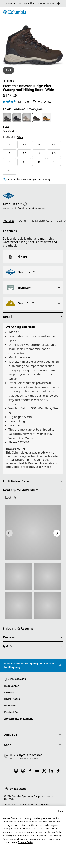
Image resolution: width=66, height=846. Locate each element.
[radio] (7, 117)
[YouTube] (37, 770)
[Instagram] (16, 770)
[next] (56, 533)
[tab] (9, 136)
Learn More (43, 467)
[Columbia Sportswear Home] (14, 12)
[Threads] (23, 770)
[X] (44, 770)
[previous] (9, 533)
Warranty (10, 705)
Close (60, 811)
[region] (33, 42)
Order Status (12, 699)
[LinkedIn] (51, 770)
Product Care (12, 712)
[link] (33, 532)
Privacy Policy (42, 804)
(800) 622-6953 (17, 679)
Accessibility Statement (18, 718)
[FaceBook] (30, 770)
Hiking (10, 80)
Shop (7, 745)
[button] (25, 203)
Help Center (11, 685)
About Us (10, 735)
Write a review (42, 101)
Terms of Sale (26, 804)
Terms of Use (10, 804)
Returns (9, 692)
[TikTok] (58, 770)
